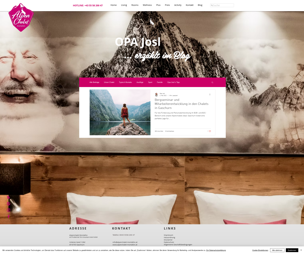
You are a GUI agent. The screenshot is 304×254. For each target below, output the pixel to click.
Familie (160, 82)
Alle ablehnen (277, 250)
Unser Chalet (109, 82)
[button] (212, 82)
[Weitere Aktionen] (210, 94)
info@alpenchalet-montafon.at (125, 242)
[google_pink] (8, 203)
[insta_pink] (8, 210)
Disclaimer (168, 240)
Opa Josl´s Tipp (173, 82)
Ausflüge (140, 82)
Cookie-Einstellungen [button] (260, 250)
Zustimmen (292, 250)
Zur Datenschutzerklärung (216, 250)
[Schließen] (301, 250)
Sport (150, 82)
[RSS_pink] (8, 197)
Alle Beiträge (94, 82)
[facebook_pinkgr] (8, 216)
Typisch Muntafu (125, 82)
